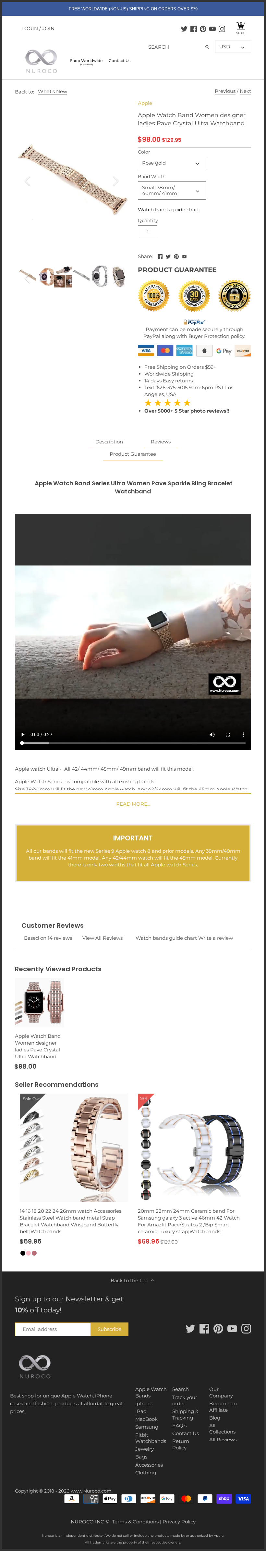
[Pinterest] (203, 28)
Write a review (215, 938)
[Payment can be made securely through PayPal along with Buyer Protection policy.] (194, 322)
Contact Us (185, 1433)
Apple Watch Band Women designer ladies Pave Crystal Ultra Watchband (38, 1046)
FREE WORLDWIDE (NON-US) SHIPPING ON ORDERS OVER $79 (133, 8)
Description (109, 442)
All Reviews (222, 1439)
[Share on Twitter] (168, 256)
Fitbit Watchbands (150, 1438)
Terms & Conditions (135, 1522)
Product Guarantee (133, 454)
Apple (145, 103)
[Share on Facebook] (160, 256)
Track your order (184, 1400)
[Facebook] (193, 28)
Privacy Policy (179, 1522)
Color (144, 152)
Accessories (149, 1465)
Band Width (151, 176)
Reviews (161, 442)
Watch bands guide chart (168, 209)
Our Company (221, 1392)
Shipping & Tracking (185, 1414)
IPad (141, 1411)
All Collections (222, 1428)
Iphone (143, 1403)
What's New (52, 91)
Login (29, 28)
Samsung (146, 1427)
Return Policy (180, 1444)
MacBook (146, 1419)
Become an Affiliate (223, 1406)
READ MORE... (133, 804)
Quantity (148, 220)
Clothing (145, 1473)
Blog (214, 1418)
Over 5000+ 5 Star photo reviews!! (186, 406)
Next (245, 91)
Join (48, 28)
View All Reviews (102, 938)
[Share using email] (184, 256)
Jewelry (144, 1449)
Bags (141, 1457)
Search (180, 1389)
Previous (225, 91)
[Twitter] (184, 28)
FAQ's (179, 1425)
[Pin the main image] (176, 256)
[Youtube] (212, 28)
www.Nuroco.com (91, 1491)
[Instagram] (222, 28)
